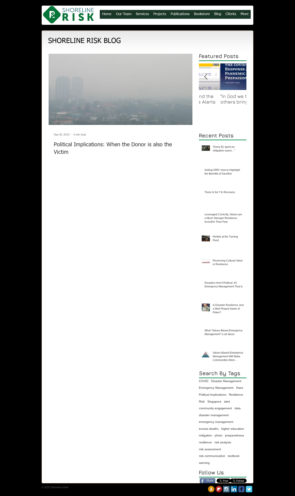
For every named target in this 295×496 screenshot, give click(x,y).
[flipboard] (219, 489)
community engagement (215, 408)
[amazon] (211, 489)
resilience (205, 442)
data (238, 408)
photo (218, 435)
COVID (203, 381)
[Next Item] (239, 76)
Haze (239, 387)
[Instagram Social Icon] (226, 489)
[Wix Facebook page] (241, 489)
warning (204, 463)
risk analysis (222, 442)
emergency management (216, 422)
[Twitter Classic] (249, 489)
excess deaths (209, 428)
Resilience (236, 394)
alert (227, 401)
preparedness (234, 435)
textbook (233, 456)
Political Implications (212, 394)
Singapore (214, 401)
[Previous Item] (206, 76)
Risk (202, 401)
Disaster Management (226, 381)
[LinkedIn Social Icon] (234, 489)
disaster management (214, 415)
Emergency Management (216, 387)
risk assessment (210, 449)
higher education (232, 428)
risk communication (212, 456)
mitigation (205, 435)
